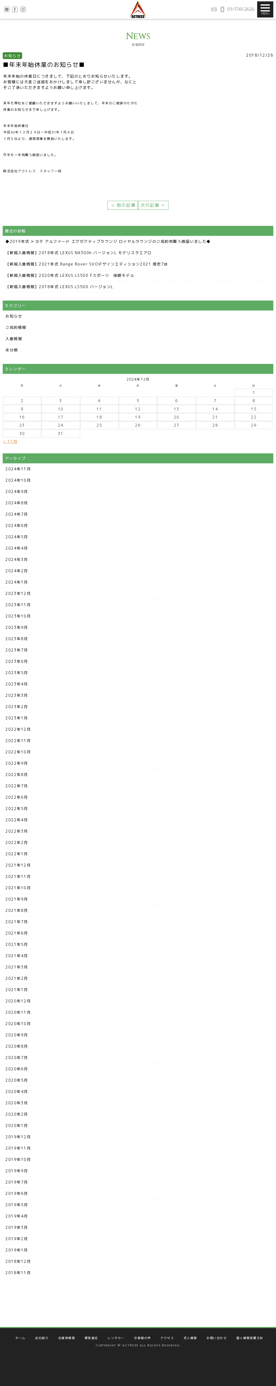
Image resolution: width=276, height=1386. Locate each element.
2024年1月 (16, 582)
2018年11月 (18, 1272)
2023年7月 (16, 650)
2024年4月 (16, 548)
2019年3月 (16, 1227)
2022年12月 (18, 729)
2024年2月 (16, 570)
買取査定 (91, 1338)
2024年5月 (16, 536)
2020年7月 (16, 1057)
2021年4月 (16, 955)
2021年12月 (18, 865)
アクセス (167, 1338)
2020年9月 (16, 1034)
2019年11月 (18, 1148)
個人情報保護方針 (249, 1338)
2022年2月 (16, 842)
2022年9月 (16, 763)
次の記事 (150, 205)
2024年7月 (16, 514)
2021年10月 (18, 887)
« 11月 (10, 441)
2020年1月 (16, 1125)
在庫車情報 (66, 1338)
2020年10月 (18, 1023)
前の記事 (125, 205)
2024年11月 (18, 468)
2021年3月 (16, 967)
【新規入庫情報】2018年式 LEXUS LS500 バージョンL (59, 286)
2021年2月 (16, 978)
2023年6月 (16, 661)
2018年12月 (18, 1261)
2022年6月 (16, 797)
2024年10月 (18, 480)
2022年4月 (16, 819)
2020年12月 (18, 1001)
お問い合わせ (214, 9)
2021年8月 (16, 910)
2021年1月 (16, 989)
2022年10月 (18, 751)
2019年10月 (18, 1159)
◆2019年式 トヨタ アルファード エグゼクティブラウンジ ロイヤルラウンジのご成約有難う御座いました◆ (108, 241)
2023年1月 (16, 717)
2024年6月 (16, 525)
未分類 (11, 350)
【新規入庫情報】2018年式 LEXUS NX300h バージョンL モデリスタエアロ (78, 252)
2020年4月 (16, 1091)
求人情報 (190, 1338)
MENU (265, 9)
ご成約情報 (15, 327)
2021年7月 (16, 921)
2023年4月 (16, 684)
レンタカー (116, 1338)
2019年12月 (18, 1136)
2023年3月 (16, 695)
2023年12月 (18, 593)
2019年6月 (16, 1193)
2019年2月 (16, 1238)
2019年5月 (16, 1204)
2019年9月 (16, 1170)
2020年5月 (16, 1080)
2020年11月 (18, 1012)
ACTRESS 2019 (138, 9)
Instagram (23, 9)
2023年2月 (16, 706)
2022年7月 (16, 785)
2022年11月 (18, 740)
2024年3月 (16, 559)
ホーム (20, 1338)
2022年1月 (16, 853)
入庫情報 (13, 338)
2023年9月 (16, 627)
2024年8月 (16, 502)
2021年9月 (16, 899)
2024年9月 (16, 491)
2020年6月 (16, 1068)
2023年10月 (18, 616)
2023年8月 (16, 638)
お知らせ (13, 316)
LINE (7, 9)
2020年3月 (16, 1102)
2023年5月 (16, 672)
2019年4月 (16, 1216)
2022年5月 (16, 808)
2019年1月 (16, 1250)
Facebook (15, 9)
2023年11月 (18, 604)
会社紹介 (42, 1338)
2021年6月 (16, 933)
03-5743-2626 (240, 9)
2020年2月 (16, 1114)
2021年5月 (16, 944)
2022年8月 (16, 774)
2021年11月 (18, 876)
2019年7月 (16, 1182)
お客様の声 (142, 1338)
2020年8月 (16, 1046)
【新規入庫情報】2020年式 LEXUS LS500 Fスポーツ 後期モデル (69, 275)
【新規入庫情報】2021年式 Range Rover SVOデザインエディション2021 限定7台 (86, 264)
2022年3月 (16, 831)
